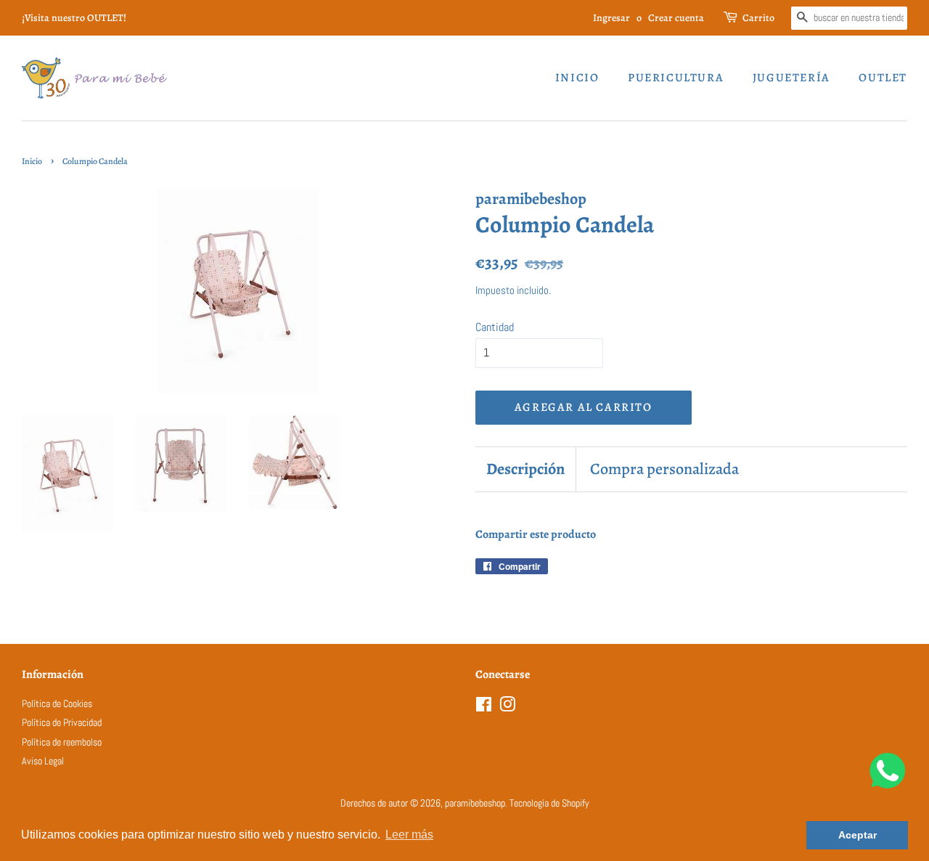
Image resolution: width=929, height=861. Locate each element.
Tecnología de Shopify (549, 803)
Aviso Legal (43, 761)
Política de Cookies (57, 704)
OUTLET (883, 78)
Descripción (525, 469)
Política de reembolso (62, 742)
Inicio (577, 78)
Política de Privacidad (62, 723)
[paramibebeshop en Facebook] (483, 707)
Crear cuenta (676, 18)
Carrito (758, 18)
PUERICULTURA (676, 78)
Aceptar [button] (857, 835)
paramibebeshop (475, 803)
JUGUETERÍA (791, 78)
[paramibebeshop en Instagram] (507, 707)
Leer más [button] (409, 834)
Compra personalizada (664, 469)
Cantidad (494, 327)
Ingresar (611, 18)
